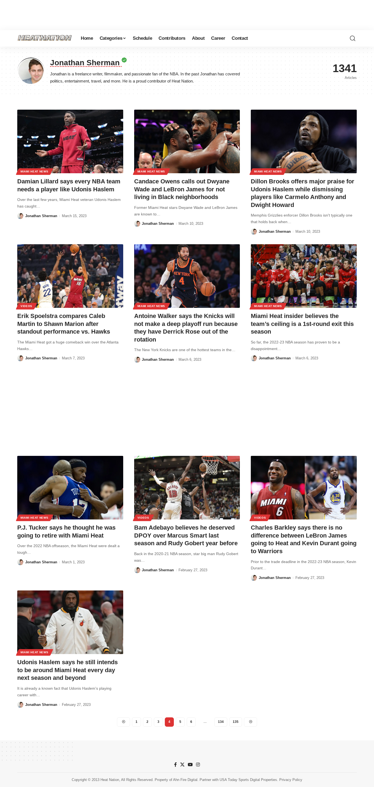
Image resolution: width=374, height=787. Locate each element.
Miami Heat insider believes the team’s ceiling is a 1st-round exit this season (302, 323)
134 (221, 722)
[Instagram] (198, 764)
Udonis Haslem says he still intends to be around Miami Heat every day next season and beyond (67, 670)
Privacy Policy (290, 780)
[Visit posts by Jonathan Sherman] (20, 216)
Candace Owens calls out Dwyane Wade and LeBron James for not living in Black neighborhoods (181, 189)
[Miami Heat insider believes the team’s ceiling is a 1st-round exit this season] (304, 276)
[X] (182, 764)
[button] (352, 38)
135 (235, 722)
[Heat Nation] (44, 38)
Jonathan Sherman (41, 216)
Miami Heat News (34, 171)
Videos (26, 306)
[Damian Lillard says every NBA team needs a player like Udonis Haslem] (70, 141)
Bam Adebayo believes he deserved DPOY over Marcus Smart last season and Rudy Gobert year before (186, 535)
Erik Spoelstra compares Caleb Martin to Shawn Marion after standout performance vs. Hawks (63, 323)
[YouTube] (190, 764)
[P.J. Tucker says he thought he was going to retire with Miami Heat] (70, 487)
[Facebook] (175, 764)
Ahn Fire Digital (185, 780)
